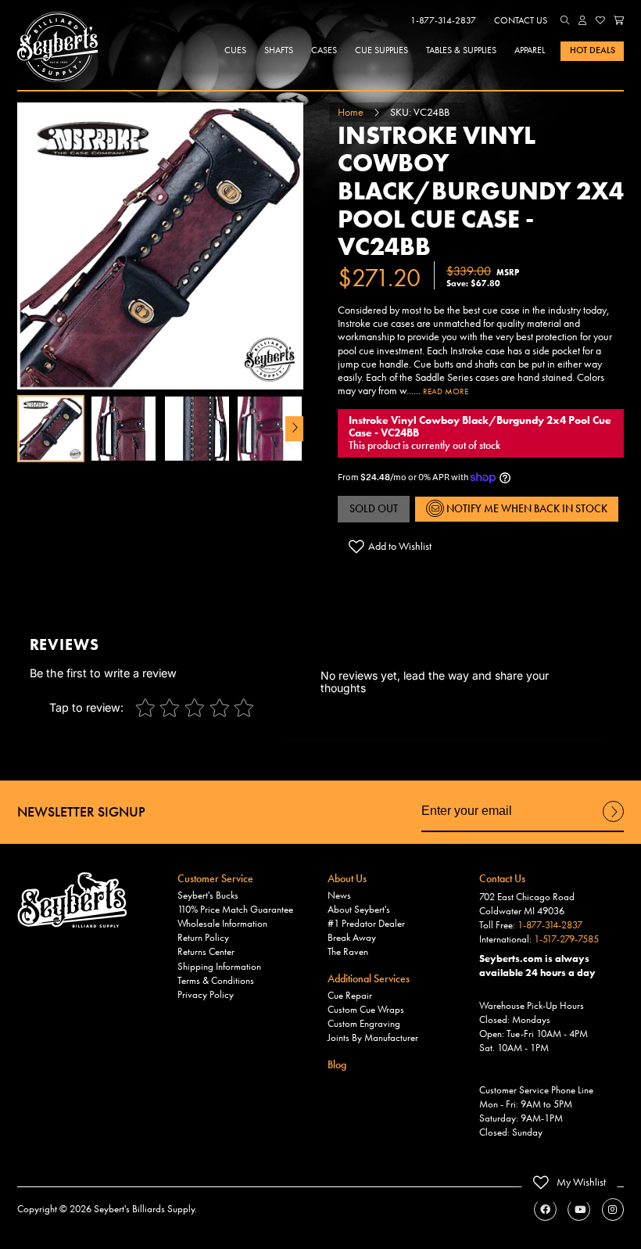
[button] (565, 21)
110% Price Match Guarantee (235, 909)
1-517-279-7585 (566, 939)
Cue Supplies (381, 50)
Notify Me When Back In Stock (525, 508)
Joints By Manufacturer (373, 1038)
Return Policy (203, 937)
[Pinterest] (613, 1209)
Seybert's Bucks (207, 895)
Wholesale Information (222, 923)
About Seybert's (359, 909)
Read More (445, 391)
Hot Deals (592, 50)
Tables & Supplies (461, 50)
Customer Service (215, 878)
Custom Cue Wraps (366, 1009)
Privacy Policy (205, 995)
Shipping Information (219, 966)
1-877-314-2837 (443, 20)
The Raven (348, 952)
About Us (347, 878)
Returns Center (206, 952)
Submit (613, 821)
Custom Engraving (364, 1024)
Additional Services (369, 978)
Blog (337, 1064)
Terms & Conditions (215, 980)
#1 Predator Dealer (366, 923)
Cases (324, 50)
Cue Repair (350, 995)
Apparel (529, 50)
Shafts (278, 50)
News (339, 895)
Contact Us (520, 20)
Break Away (352, 937)
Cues (235, 50)
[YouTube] (579, 1209)
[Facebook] (545, 1209)
